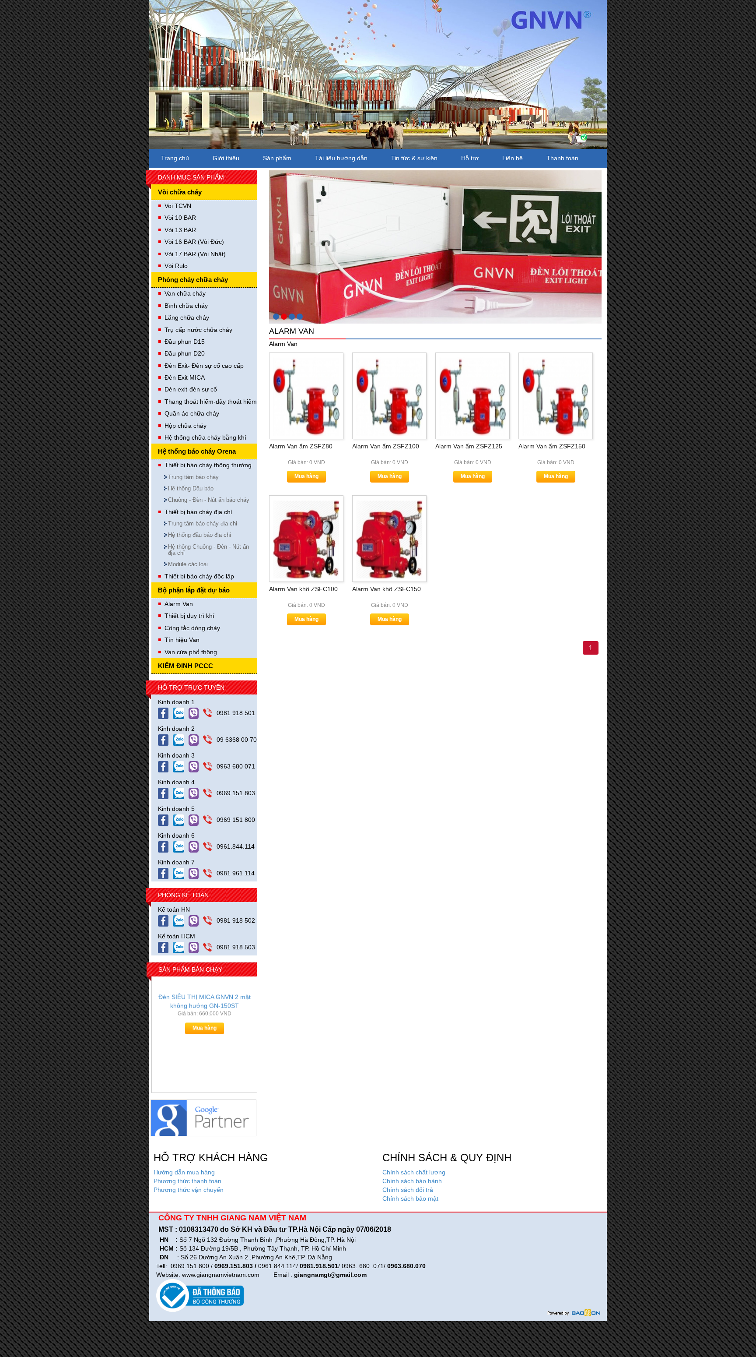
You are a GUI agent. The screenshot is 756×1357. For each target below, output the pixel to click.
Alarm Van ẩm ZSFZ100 (385, 446)
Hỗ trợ (470, 158)
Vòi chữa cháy (180, 192)
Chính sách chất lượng (413, 1172)
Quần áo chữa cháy (191, 413)
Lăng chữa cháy (186, 317)
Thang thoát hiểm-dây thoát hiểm (210, 401)
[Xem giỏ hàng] (579, 139)
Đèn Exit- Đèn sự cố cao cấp (204, 365)
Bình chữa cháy (186, 305)
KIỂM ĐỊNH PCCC (185, 666)
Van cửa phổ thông (190, 652)
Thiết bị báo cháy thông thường (208, 465)
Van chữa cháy (185, 293)
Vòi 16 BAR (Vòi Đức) (194, 241)
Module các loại (188, 564)
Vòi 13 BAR (180, 229)
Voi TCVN (177, 205)
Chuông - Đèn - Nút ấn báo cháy (208, 500)
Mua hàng (204, 1035)
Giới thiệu (226, 158)
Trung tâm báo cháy (193, 477)
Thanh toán (562, 158)
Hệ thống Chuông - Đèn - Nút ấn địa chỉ (208, 549)
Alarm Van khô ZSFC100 (303, 588)
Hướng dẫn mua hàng (184, 1172)
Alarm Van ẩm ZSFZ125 (468, 446)
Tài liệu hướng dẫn (341, 158)
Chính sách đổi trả (407, 1189)
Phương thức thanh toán (187, 1180)
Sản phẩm (277, 158)
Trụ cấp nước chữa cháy (198, 329)
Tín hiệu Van (182, 639)
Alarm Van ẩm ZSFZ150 (551, 446)
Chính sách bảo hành (412, 1180)
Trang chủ (175, 158)
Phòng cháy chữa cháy (193, 279)
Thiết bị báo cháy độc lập (199, 576)
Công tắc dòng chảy (192, 627)
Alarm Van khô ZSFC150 (386, 588)
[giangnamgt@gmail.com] (196, 712)
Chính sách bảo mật (410, 1198)
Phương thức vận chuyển (189, 1189)
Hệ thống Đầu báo (191, 488)
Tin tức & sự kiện (414, 158)
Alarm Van (178, 603)
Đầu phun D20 (184, 353)
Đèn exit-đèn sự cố (190, 389)
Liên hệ (512, 158)
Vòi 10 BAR (180, 217)
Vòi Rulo (176, 265)
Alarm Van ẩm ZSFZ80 (300, 446)
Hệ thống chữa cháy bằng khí (205, 437)
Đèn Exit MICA (184, 377)
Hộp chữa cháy (185, 425)
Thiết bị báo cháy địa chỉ (198, 511)
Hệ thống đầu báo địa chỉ (199, 535)
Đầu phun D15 (184, 341)
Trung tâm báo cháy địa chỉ (202, 523)
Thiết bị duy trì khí (189, 615)
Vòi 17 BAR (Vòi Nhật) (195, 253)
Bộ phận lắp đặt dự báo (194, 590)
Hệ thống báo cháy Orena (197, 451)
